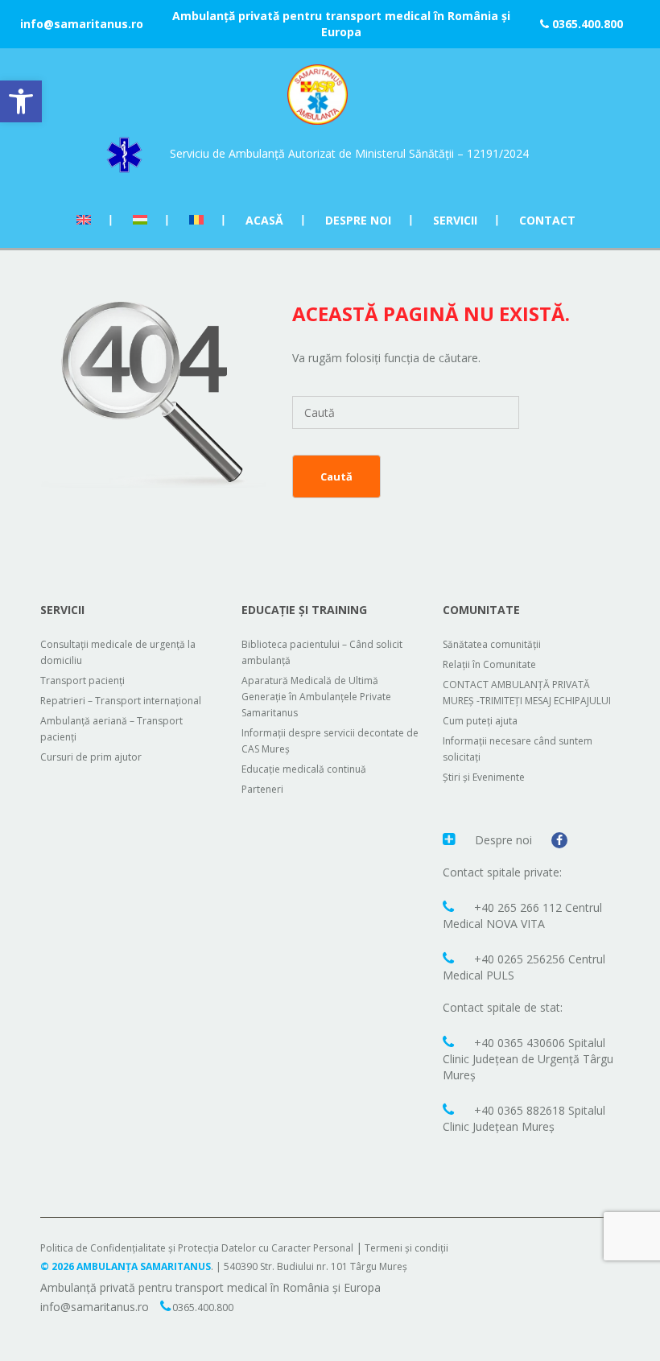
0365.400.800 (586, 23)
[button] (21, 101)
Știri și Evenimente (484, 777)
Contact (547, 220)
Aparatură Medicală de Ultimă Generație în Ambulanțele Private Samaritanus (316, 697)
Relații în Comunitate (489, 664)
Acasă (264, 220)
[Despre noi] (451, 838)
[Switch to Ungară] (140, 220)
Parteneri (262, 789)
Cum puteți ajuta (480, 721)
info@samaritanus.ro (81, 23)
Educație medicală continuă (303, 769)
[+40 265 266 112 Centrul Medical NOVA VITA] (450, 906)
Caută (336, 476)
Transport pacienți (82, 680)
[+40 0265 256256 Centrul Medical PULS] (450, 957)
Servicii (455, 220)
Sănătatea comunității (492, 644)
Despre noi (358, 220)
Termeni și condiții (406, 1248)
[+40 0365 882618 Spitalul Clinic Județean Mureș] (450, 1109)
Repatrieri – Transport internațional (120, 700)
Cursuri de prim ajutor (91, 757)
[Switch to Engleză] (83, 220)
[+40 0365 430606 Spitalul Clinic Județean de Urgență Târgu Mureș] (450, 1041)
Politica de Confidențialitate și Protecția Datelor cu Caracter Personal (196, 1248)
